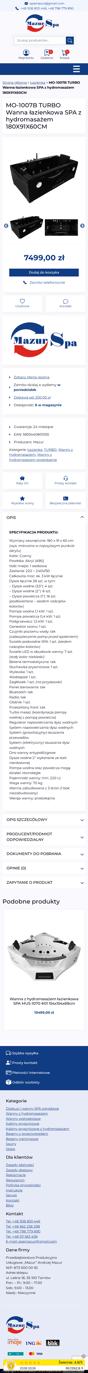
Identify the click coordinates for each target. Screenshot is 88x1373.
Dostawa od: (32, 397)
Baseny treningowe (22, 1139)
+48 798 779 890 (61, 8)
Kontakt (12, 1200)
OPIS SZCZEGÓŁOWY (27, 819)
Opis (11, 517)
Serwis (11, 1195)
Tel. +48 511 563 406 (22, 1236)
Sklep (10, 1149)
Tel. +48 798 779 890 (23, 1231)
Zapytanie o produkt (30, 882)
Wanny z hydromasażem (27, 1113)
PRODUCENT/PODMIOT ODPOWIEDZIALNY (29, 837)
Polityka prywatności (23, 1185)
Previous (6, 226)
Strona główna (14, 82)
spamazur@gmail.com (47, 3)
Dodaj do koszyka (44, 272)
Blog (10, 1205)
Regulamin (15, 1180)
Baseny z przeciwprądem (27, 1134)
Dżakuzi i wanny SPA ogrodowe (32, 1108)
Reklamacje (16, 1175)
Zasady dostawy (19, 1170)
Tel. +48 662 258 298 (23, 1226)
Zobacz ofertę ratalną (31, 377)
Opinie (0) (16, 868)
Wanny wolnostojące (23, 1118)
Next (82, 226)
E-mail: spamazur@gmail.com (31, 1241)
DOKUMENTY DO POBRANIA (34, 853)
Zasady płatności (20, 1165)
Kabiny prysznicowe (22, 1123)
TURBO (50, 449)
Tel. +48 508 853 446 (23, 1221)
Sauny (11, 1144)
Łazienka (37, 82)
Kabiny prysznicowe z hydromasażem (37, 1129)
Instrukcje (14, 1190)
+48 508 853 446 (33, 8)
